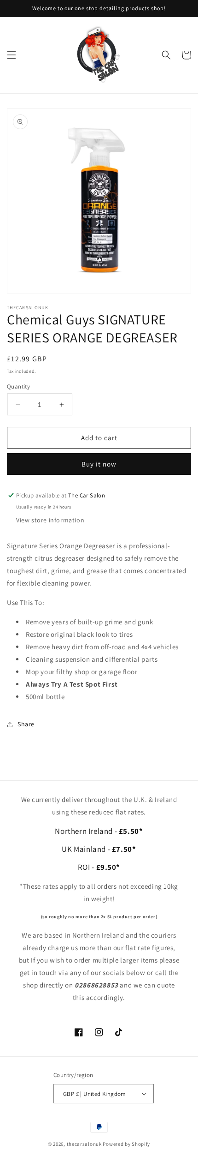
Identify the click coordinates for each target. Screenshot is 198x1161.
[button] (11, 55)
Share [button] (26, 724)
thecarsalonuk (84, 1144)
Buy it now (99, 464)
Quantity (18, 386)
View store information (50, 520)
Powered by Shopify (126, 1144)
